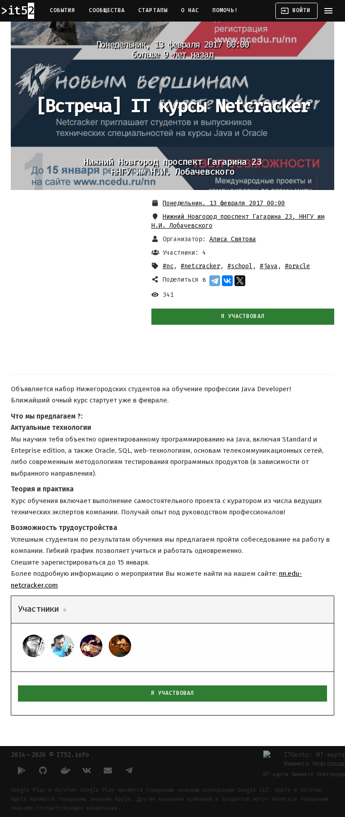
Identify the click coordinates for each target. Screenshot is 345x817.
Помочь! (225, 10)
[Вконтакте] (86, 770)
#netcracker (200, 266)
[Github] (43, 770)
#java (269, 266)
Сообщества (107, 10)
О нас (190, 10)
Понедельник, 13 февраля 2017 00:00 (224, 203)
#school (239, 266)
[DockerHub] (64, 770)
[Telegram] (214, 280)
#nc (168, 266)
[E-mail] (108, 770)
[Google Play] (21, 770)
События (62, 10)
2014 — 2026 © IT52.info (50, 755)
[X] (239, 280)
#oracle (297, 266)
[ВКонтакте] (227, 280)
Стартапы (153, 10)
